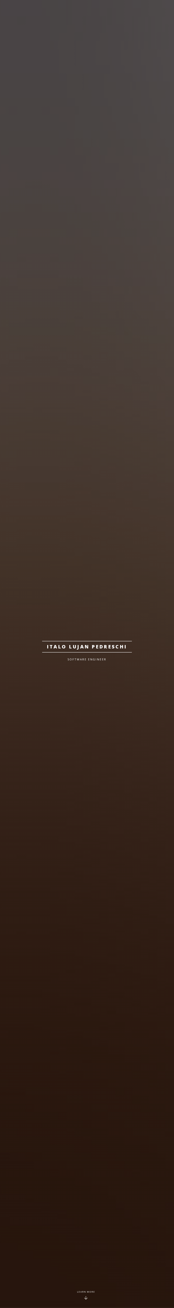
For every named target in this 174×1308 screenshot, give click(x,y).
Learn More (86, 1291)
